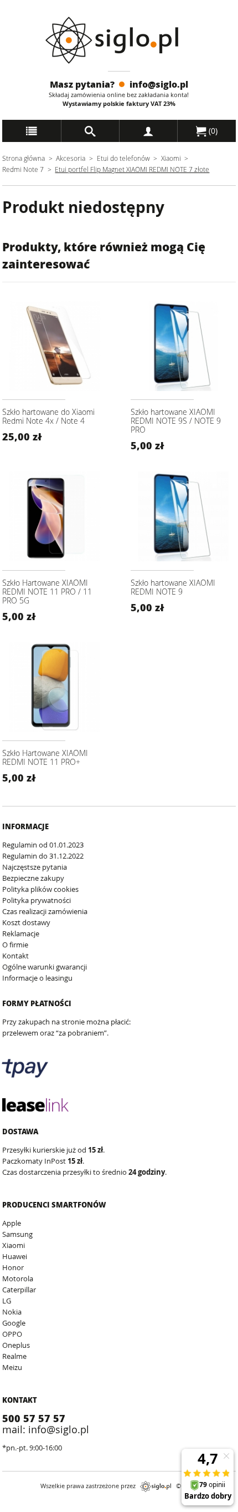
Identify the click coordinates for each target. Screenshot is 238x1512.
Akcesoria (70, 158)
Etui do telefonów (123, 158)
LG (6, 1301)
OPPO (12, 1334)
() (212, 130)
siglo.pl (155, 1486)
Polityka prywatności (36, 900)
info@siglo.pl (159, 84)
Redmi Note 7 (23, 169)
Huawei (14, 1256)
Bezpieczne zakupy (33, 878)
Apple (11, 1223)
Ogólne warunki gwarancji (44, 967)
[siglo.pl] (118, 40)
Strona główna (23, 158)
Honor (13, 1267)
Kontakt (15, 956)
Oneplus (16, 1345)
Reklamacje (20, 933)
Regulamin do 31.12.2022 (43, 856)
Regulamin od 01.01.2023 (43, 845)
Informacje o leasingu (37, 978)
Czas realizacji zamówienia (44, 911)
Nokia (12, 1312)
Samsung (17, 1234)
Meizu (12, 1367)
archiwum (18, 1506)
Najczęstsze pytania (34, 867)
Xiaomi (171, 158)
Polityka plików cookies (40, 889)
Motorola (17, 1278)
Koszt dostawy (26, 922)
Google (13, 1323)
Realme (14, 1356)
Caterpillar (19, 1290)
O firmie (15, 945)
